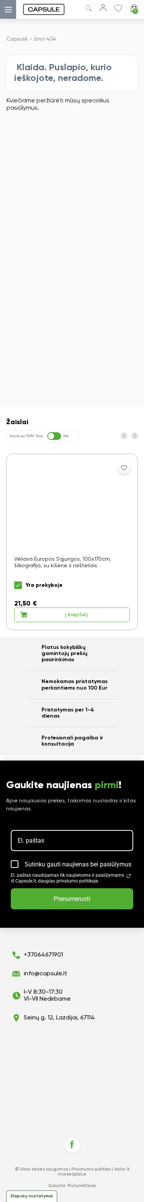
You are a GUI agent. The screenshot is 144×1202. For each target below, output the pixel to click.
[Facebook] (72, 1145)
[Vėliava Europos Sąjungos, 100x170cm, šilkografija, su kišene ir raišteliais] (72, 542)
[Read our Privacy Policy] (128, 876)
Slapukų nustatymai (31, 1196)
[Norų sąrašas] (118, 8)
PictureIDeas (82, 1186)
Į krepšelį (76, 614)
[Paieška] (88, 10)
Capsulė (17, 39)
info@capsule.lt (45, 974)
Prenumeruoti (72, 898)
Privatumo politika (91, 1169)
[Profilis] (103, 9)
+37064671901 (43, 955)
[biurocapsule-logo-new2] (36, 9)
